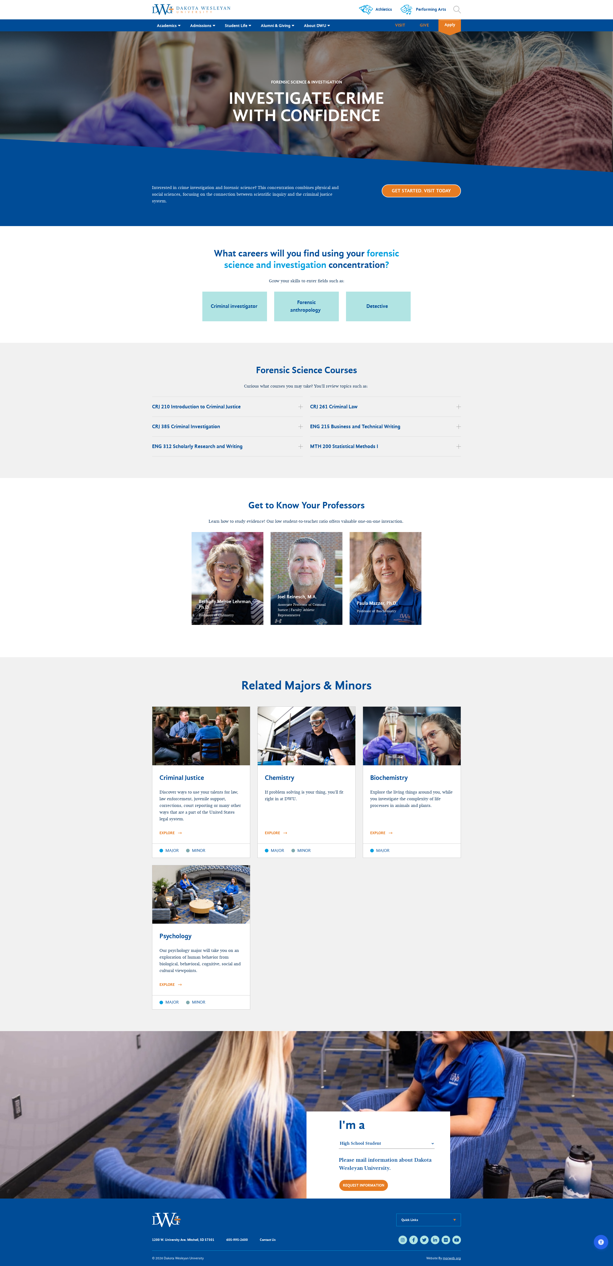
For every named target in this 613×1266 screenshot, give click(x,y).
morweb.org (452, 1258)
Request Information (363, 1185)
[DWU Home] (166, 1220)
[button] (227, 578)
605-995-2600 (237, 1240)
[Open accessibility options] (601, 1242)
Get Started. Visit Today (421, 191)
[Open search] (457, 9)
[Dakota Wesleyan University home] (191, 9)
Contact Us (268, 1240)
